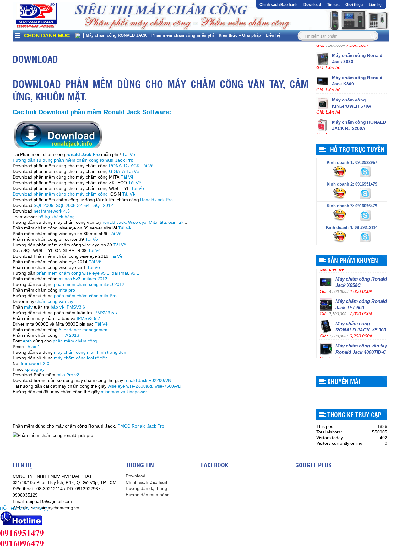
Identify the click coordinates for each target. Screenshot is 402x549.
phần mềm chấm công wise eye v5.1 (72, 273)
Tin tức (333, 5)
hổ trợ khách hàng (56, 216)
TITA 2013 (69, 335)
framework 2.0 (35, 363)
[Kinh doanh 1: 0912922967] (340, 171)
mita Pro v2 (68, 374)
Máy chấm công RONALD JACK (116, 35)
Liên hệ (375, 5)
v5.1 (135, 273)
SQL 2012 (103, 205)
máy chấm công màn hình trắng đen (90, 352)
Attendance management (83, 329)
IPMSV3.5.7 (87, 318)
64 (87, 205)
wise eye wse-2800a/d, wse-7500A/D (144, 386)
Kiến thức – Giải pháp (240, 35)
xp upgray (35, 369)
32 (79, 205)
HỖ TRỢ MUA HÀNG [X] (24, 508)
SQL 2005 (43, 205)
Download (312, 5)
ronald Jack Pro (83, 154)
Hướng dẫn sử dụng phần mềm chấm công (73, 160)
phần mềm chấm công (74, 340)
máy (28, 306)
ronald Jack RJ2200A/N (147, 380)
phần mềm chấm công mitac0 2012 (89, 284)
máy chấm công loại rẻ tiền (81, 357)
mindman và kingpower (124, 391)
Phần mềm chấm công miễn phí (182, 35)
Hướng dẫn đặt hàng (146, 488)
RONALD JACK (124, 165)
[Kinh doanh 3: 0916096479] (340, 214)
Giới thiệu (354, 5)
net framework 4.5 (51, 210)
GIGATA (117, 171)
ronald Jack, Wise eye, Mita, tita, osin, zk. (144, 222)
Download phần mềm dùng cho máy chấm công (61, 193)
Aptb (27, 340)
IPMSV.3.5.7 (105, 312)
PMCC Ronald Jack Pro (140, 425)
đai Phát (120, 273)
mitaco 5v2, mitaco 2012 (83, 278)
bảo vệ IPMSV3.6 (68, 306)
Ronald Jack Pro (156, 199)
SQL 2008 (66, 205)
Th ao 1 (32, 346)
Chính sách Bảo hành (278, 5)
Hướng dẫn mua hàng (148, 494)
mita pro (67, 290)
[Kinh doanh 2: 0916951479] (340, 193)
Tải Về (128, 154)
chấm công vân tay (54, 301)
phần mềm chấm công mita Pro (85, 295)
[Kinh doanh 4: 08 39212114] (340, 236)
